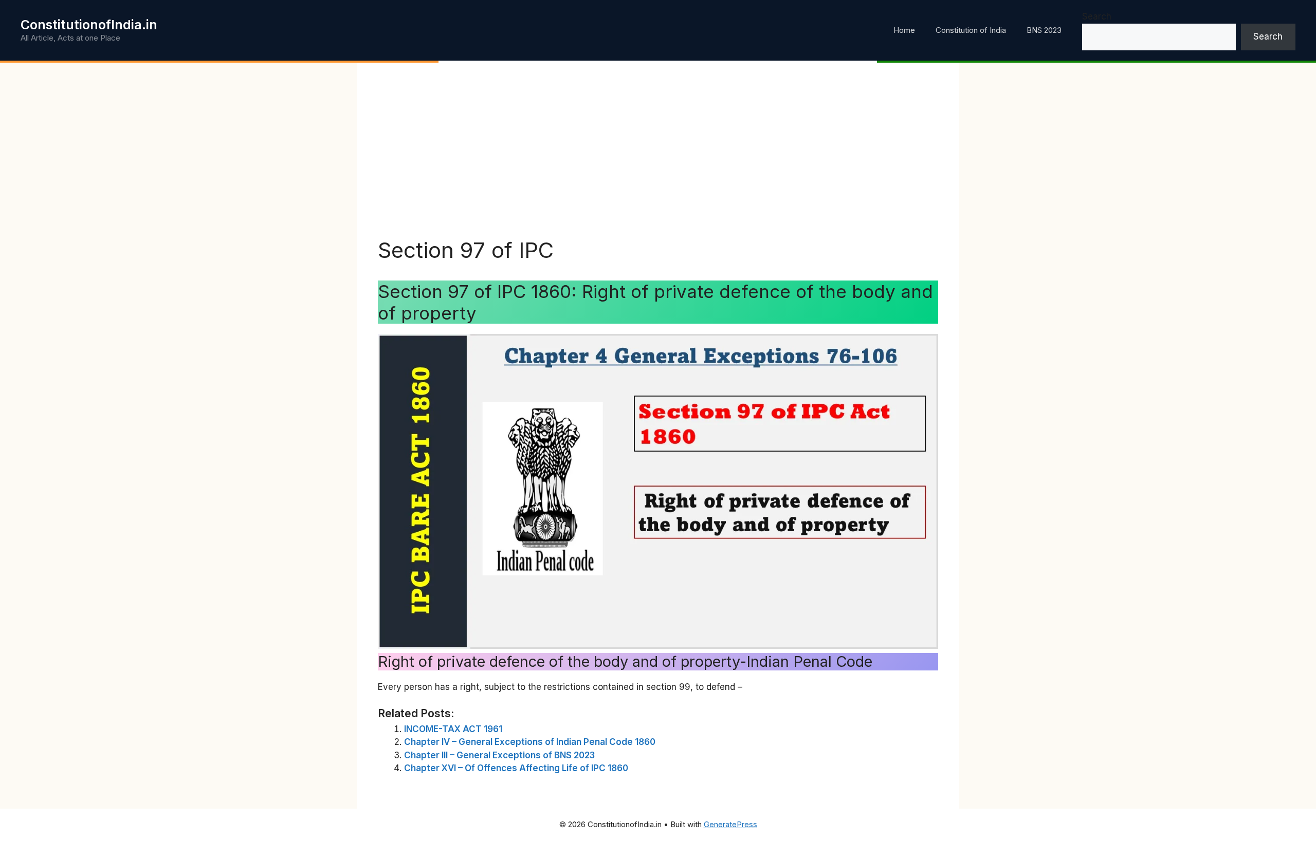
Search (1096, 16)
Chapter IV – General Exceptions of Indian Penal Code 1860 (529, 742)
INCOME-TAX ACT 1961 (453, 729)
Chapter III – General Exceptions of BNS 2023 (499, 755)
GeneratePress (730, 824)
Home (904, 30)
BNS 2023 (1044, 30)
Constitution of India (971, 30)
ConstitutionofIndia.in (89, 24)
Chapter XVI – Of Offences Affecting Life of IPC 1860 (516, 768)
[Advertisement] (658, 160)
